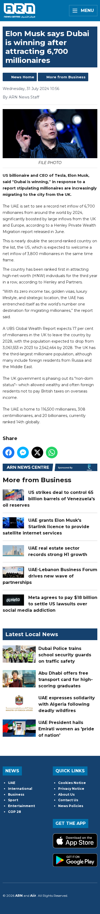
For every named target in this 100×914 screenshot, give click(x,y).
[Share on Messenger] (23, 452)
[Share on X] (37, 452)
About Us (66, 794)
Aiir (33, 896)
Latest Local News (31, 634)
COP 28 (14, 812)
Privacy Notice (71, 789)
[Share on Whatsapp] (52, 452)
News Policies (70, 806)
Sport (13, 800)
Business (16, 794)
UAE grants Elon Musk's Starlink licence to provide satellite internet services (46, 527)
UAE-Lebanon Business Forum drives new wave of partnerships (50, 576)
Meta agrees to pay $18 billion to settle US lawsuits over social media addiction (50, 604)
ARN (19, 896)
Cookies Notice (72, 783)
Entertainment (21, 806)
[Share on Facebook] (8, 452)
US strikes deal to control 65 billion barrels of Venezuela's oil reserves (49, 499)
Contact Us (68, 800)
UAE (11, 783)
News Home (22, 77)
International (20, 789)
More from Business (66, 77)
